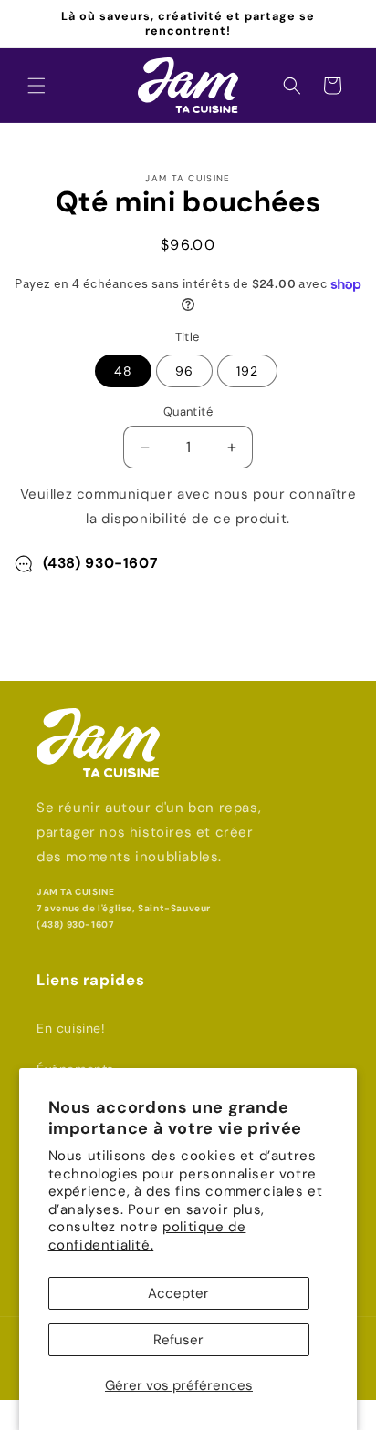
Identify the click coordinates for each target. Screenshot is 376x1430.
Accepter (178, 1293)
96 (184, 371)
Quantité (188, 411)
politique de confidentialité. (147, 1236)
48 (123, 371)
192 (247, 371)
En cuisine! (71, 1028)
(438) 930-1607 (100, 562)
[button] (36, 86)
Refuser (178, 1340)
